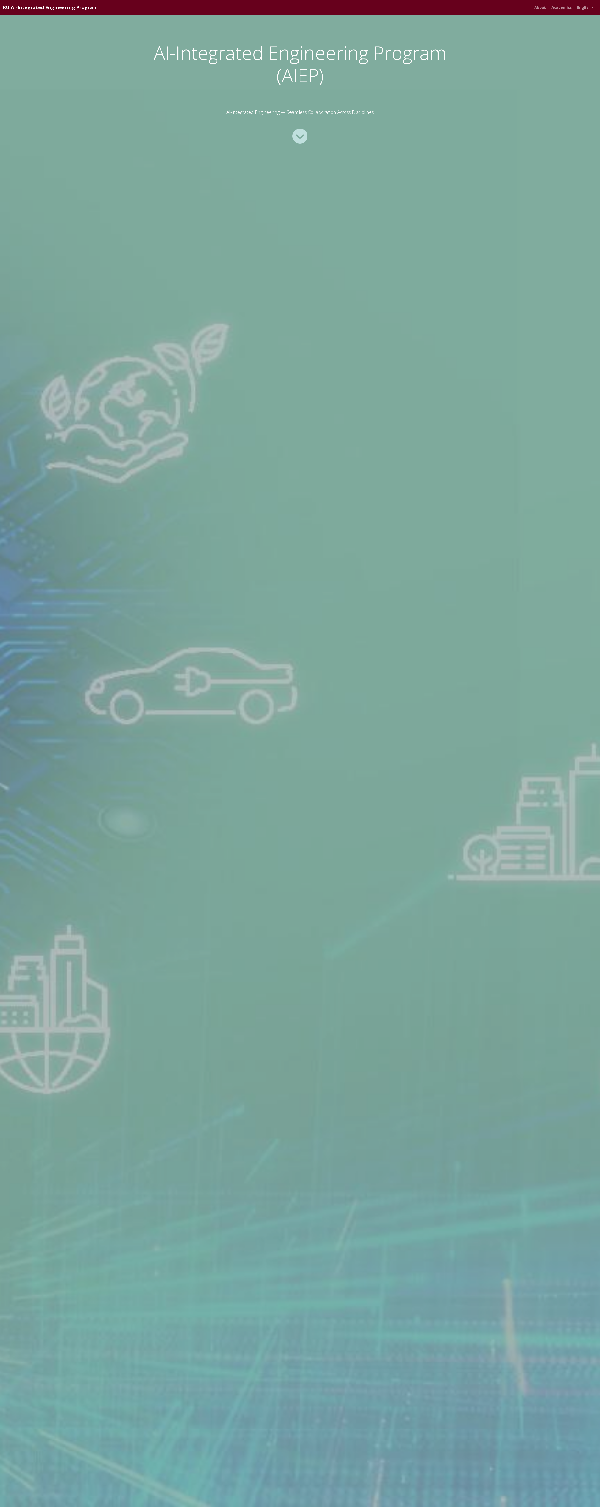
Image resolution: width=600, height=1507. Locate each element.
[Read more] (300, 136)
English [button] (584, 7)
